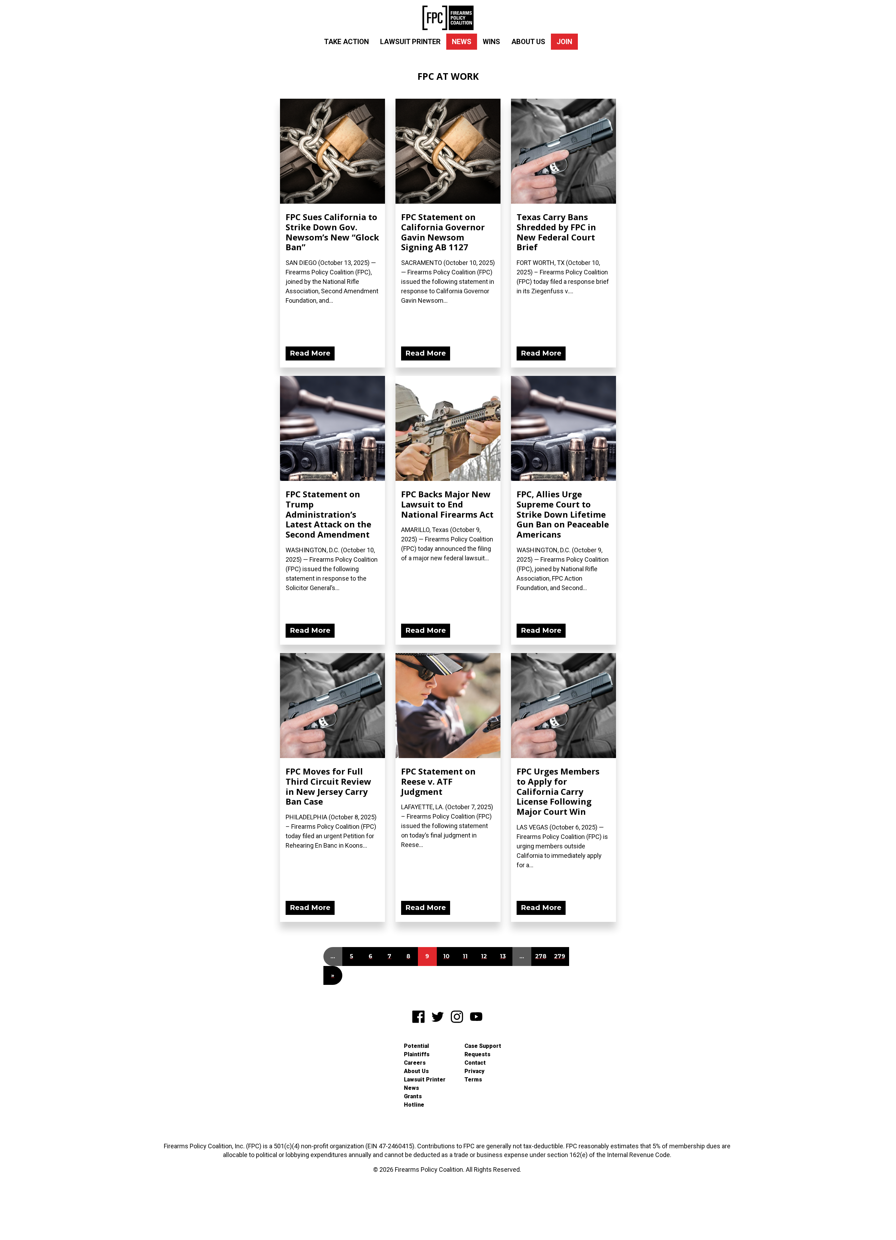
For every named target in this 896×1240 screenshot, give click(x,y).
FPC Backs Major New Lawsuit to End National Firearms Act (447, 504)
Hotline (414, 1104)
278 (540, 956)
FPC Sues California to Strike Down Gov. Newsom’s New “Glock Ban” (332, 232)
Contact (475, 1062)
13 (503, 956)
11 (465, 956)
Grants (413, 1096)
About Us (528, 41)
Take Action (346, 41)
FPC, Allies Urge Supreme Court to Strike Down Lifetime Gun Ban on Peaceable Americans (563, 514)
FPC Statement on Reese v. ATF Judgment (438, 781)
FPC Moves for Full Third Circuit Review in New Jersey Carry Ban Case (328, 786)
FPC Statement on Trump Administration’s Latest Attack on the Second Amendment (328, 514)
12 (484, 956)
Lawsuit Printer (410, 41)
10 (446, 956)
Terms (473, 1079)
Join (564, 41)
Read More (310, 353)
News (461, 41)
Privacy (474, 1071)
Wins (491, 41)
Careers (415, 1062)
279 (559, 956)
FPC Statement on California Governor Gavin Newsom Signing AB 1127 (443, 232)
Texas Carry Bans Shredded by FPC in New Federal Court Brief (556, 232)
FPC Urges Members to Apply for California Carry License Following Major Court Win (558, 791)
